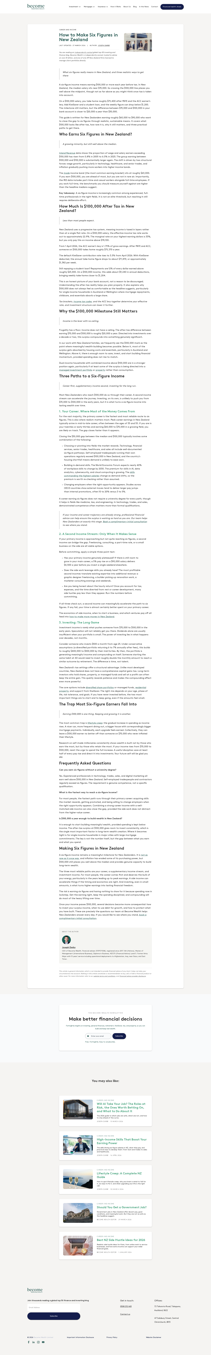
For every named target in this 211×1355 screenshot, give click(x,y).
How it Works (115, 6)
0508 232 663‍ (126, 1306)
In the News (144, 6)
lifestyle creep (95, 723)
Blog (135, 6)
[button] (74, 6)
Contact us (125, 1314)
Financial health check (172, 6)
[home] (35, 7)
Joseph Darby (104, 45)
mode (67, 173)
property (100, 370)
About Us (127, 6)
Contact (154, 6)
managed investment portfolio (75, 370)
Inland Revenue (67, 153)
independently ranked (83, 52)
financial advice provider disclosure (133, 976)
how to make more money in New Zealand (91, 617)
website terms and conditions (104, 976)
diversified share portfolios (100, 688)
